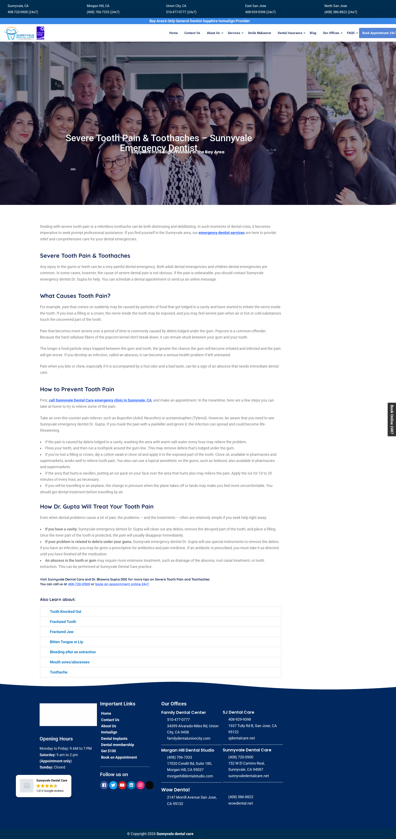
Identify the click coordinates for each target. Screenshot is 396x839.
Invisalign (109, 732)
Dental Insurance (290, 33)
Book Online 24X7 (392, 419)
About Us (213, 33)
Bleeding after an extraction (73, 652)
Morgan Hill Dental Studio (187, 750)
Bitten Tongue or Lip (66, 642)
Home (173, 33)
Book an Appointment (119, 757)
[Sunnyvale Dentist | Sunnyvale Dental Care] (24, 33)
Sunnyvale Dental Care (247, 750)
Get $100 (108, 751)
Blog (313, 33)
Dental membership (117, 745)
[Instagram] (140, 785)
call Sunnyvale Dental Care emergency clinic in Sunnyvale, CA (100, 400)
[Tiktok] (149, 785)
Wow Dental (175, 790)
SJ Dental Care (238, 712)
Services (234, 33)
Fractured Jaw (61, 632)
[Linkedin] (131, 785)
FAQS (351, 33)
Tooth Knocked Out (65, 611)
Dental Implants (114, 738)
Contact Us (192, 33)
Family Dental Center (183, 712)
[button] (43, 786)
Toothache (58, 672)
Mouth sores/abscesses (70, 662)
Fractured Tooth (63, 621)
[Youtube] (122, 785)
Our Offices (331, 33)
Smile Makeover (259, 33)
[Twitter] (113, 785)
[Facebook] (104, 785)
